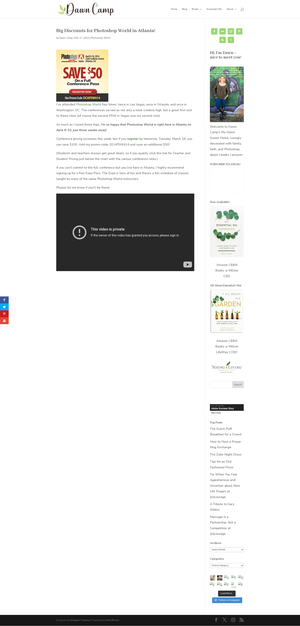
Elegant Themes (80, 620)
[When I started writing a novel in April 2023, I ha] (234, 585)
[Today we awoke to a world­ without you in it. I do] (234, 578)
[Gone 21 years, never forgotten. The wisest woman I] (241, 578)
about (214, 155)
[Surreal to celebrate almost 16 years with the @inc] (212, 585)
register (133, 139)
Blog (184, 9)
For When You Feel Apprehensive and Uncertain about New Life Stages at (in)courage (225, 485)
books (225, 155)
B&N (233, 265)
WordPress (112, 620)
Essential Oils (214, 9)
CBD (226, 276)
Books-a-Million (226, 270)
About (230, 9)
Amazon (222, 265)
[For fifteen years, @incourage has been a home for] (241, 585)
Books (195, 9)
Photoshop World (100, 38)
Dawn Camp (66, 38)
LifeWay (222, 352)
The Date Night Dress (225, 454)
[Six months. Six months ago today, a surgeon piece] (219, 585)
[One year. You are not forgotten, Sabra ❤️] (219, 578)
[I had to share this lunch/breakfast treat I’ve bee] (212, 578)
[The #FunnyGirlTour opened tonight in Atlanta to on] (227, 585)
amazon (237, 155)
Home (174, 9)
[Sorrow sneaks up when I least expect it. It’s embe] (227, 578)
